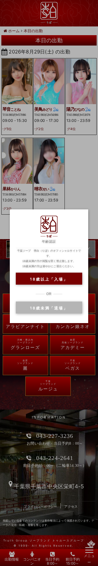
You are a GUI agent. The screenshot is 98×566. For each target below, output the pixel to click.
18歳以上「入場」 (49, 279)
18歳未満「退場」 (49, 308)
